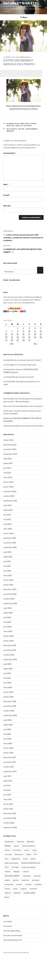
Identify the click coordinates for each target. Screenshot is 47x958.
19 (41, 334)
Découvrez (19, 854)
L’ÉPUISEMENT (32, 129)
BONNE (8, 846)
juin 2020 (7, 617)
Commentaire (9, 153)
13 (6, 334)
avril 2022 (7, 524)
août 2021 (7, 552)
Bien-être (25, 123)
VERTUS (17, 893)
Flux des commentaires (12, 935)
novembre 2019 (9, 650)
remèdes (38, 884)
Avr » (36, 344)
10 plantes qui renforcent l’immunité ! (28, 426)
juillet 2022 (8, 510)
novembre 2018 (9, 706)
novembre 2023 (9, 449)
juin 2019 (7, 673)
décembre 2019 (9, 645)
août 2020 (7, 608)
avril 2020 (7, 627)
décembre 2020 (9, 589)
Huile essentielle (11, 863)
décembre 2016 (9, 813)
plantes (16, 880)
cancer (16, 846)
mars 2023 (7, 477)
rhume (7, 889)
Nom (5, 184)
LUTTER (15, 867)
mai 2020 (7, 622)
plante (7, 880)
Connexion (7, 926)
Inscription (7, 921)
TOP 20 (8, 893)
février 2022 (8, 533)
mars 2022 (7, 529)
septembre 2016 (10, 828)
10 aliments (9, 842)
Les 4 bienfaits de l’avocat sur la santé (18, 377)
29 (18, 340)
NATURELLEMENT (12, 876)
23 (23, 337)
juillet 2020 (8, 613)
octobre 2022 (8, 496)
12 (41, 331)
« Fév (11, 344)
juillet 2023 (8, 463)
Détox (28, 854)
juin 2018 (7, 729)
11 (35, 331)
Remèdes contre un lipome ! (31, 406)
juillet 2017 (7, 781)
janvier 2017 (8, 809)
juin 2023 (7, 468)
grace (25, 859)
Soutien (10, 125)
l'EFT (7, 867)
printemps (9, 884)
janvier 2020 (8, 641)
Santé (33, 123)
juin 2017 (7, 786)
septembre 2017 (10, 771)
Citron (7, 850)
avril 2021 (7, 571)
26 (41, 337)
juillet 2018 (7, 725)
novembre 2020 (9, 594)
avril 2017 (7, 795)
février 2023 (8, 482)
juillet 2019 (7, 669)
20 (6, 337)
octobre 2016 (8, 823)
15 (18, 334)
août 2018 (7, 720)
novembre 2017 (9, 762)
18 (35, 334)
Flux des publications (11, 931)
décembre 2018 (9, 701)
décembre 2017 (9, 757)
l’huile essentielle (28, 867)
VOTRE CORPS (29, 893)
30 (23, 340)
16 (23, 334)
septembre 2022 (10, 501)
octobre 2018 (8, 711)
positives (25, 880)
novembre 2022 (9, 491)
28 (12, 340)
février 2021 (8, 580)
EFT (35, 854)
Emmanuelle (25, 57)
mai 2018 (7, 734)
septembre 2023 (10, 454)
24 (29, 337)
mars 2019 (7, 687)
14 (12, 334)
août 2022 (7, 505)
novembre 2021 (9, 543)
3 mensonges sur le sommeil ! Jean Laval (19, 365)
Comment (17, 850)
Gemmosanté (8, 399)
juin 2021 (7, 561)
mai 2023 (7, 473)
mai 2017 (7, 790)
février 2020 (8, 636)
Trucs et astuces (23, 125)
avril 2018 (7, 739)
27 (6, 340)
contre (26, 850)
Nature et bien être (21, 3)
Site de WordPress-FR (12, 940)
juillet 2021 (7, 557)
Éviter (21, 129)
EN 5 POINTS (12, 129)
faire (6, 859)
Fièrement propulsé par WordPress (16, 952)
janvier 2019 (8, 697)
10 (29, 331)
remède (28, 884)
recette (19, 884)
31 (29, 340)
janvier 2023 (8, 487)
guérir (33, 859)
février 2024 (8, 440)
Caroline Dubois (28, 846)
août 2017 (7, 776)
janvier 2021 (8, 585)
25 (35, 337)
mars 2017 (7, 799)
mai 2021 (7, 566)
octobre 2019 (8, 655)
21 (12, 337)
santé (15, 889)
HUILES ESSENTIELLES (30, 863)
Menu (25, 17)
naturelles (27, 876)
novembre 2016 (9, 818)
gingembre (15, 859)
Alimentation (13, 123)
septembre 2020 (10, 603)
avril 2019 (7, 683)
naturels (37, 876)
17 (29, 334)
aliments (20, 842)
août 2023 (7, 459)
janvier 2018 (8, 753)
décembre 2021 (9, 538)
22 (18, 337)
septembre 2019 (10, 659)
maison (8, 872)
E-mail (6, 195)
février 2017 (8, 804)
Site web (6, 206)
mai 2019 (7, 678)
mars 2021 (7, 575)
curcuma (8, 854)
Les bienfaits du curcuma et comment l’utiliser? (22, 360)
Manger (17, 872)
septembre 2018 (10, 715)
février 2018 (8, 748)
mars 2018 (7, 743)
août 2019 (7, 664)
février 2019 (8, 692)
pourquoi (35, 880)
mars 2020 (7, 631)
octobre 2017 (8, 767)
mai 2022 (7, 519)
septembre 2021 (10, 547)
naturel (26, 872)
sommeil (33, 889)
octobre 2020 (8, 599)
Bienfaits (30, 842)
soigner (24, 889)
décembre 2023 (9, 445)
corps (34, 850)
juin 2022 (7, 515)
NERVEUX (10, 131)
